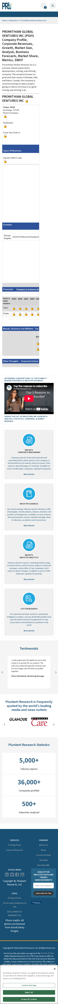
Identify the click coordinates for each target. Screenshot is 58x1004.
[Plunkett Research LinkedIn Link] (7, 875)
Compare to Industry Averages (31, 289)
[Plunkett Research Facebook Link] (17, 875)
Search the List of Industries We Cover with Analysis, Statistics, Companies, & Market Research (25, 418)
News (43, 850)
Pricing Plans (14, 844)
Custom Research (14, 850)
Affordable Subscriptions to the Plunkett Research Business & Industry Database (25, 379)
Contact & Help (43, 855)
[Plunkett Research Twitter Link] (12, 875)
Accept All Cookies (29, 999)
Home (4, 20)
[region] (29, 984)
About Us (43, 844)
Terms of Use (47, 953)
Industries (13, 20)
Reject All (29, 992)
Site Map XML (43, 865)
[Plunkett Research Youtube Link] (22, 875)
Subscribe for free (43, 893)
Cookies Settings (29, 985)
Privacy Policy (14, 897)
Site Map (43, 860)
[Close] (55, 969)
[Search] (53, 6)
